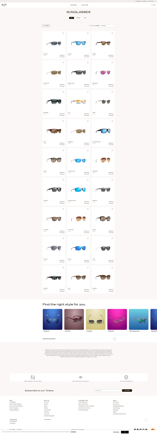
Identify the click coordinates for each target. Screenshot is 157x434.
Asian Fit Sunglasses (14, 408)
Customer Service (151, 1)
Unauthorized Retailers (83, 410)
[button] (46, 25)
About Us (46, 404)
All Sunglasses (13, 402)
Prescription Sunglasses (49, 416)
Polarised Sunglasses (14, 410)
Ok (124, 432)
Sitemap (115, 412)
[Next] (114, 338)
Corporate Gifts (138, 1)
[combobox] (108, 25)
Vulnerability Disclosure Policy (119, 414)
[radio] (71, 17)
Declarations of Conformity (84, 408)
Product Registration (83, 402)
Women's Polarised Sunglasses (16, 406)
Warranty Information (83, 404)
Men (85, 18)
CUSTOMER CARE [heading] (83, 400)
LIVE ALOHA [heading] (47, 419)
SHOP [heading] (11, 400)
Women (78, 18)
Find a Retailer (144, 1)
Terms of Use (116, 402)
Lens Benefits (12, 423)
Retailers (46, 408)
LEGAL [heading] (115, 400)
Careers (45, 406)
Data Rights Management (118, 406)
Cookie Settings (116, 408)
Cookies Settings (116, 432)
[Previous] (109, 338)
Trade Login (46, 414)
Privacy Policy (116, 404)
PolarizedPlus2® (13, 421)
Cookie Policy (73, 431)
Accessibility (115, 410)
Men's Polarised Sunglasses (15, 404)
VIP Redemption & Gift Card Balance (86, 406)
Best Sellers (103, 25)
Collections (84, 5)
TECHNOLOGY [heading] (13, 419)
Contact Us (46, 402)
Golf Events (46, 412)
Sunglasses (74, 5)
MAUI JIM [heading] (46, 400)
